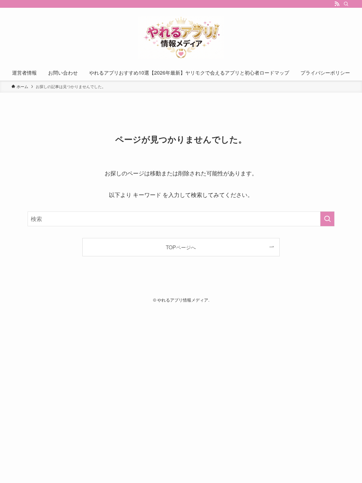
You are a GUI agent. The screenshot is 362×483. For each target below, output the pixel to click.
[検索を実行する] (327, 218)
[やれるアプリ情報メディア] (181, 37)
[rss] (336, 4)
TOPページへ (181, 247)
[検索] (346, 4)
